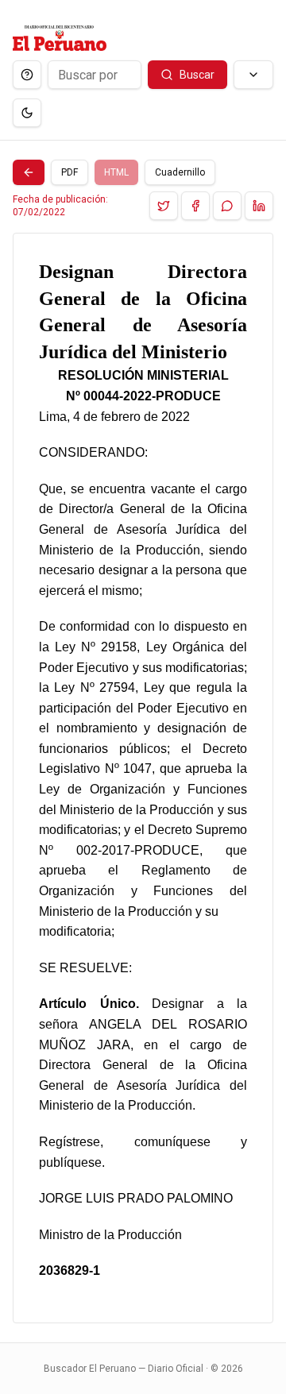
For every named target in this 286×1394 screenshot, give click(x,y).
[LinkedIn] (259, 205)
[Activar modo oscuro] (27, 112)
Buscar (197, 74)
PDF (69, 172)
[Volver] (28, 172)
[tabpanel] (143, 778)
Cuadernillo (180, 172)
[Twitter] (163, 205)
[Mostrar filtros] (253, 74)
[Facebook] (195, 205)
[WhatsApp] (227, 205)
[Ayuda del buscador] (27, 74)
